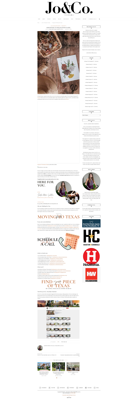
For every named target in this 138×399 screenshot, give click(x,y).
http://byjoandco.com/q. (63, 275)
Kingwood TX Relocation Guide (42, 164)
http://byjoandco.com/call (51, 225)
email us (98, 49)
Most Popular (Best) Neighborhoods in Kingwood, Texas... (44, 373)
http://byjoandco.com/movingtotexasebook (58, 269)
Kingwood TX (64, 25)
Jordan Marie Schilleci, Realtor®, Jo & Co (56, 29)
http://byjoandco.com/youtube (52, 255)
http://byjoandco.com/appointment (60, 272)
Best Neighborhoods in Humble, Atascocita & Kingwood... (58, 373)
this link (92, 209)
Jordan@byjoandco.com (45, 273)
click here (97, 162)
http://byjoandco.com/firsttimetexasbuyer (56, 264)
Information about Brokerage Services (69, 395)
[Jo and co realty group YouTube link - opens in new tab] (58, 301)
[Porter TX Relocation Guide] (73, 366)
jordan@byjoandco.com (69, 225)
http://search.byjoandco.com (57, 276)
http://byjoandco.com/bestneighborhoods (57, 261)
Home (38, 22)
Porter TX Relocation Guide (73, 373)
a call (95, 49)
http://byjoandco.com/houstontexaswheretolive (57, 263)
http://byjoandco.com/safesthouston (57, 260)
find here (67, 99)
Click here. (96, 61)
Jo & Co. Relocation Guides (46, 22)
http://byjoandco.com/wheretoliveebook (63, 270)
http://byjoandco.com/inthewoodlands (56, 258)
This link (38, 97)
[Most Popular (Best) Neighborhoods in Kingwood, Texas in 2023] (43, 366)
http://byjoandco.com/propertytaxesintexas (59, 257)
